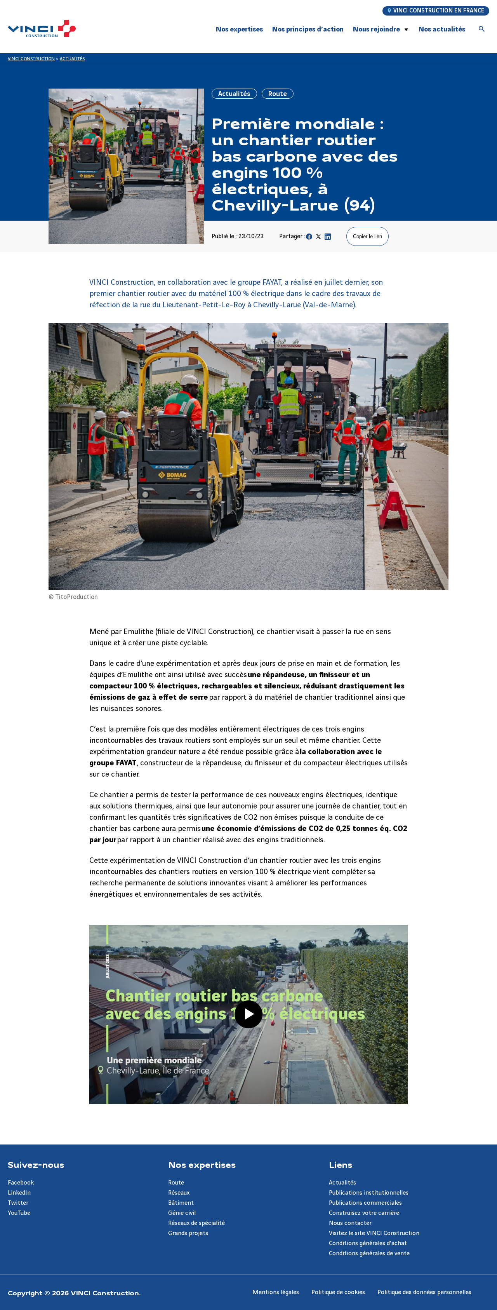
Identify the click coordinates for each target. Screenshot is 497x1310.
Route (176, 1182)
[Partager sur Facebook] (309, 238)
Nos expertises (202, 1164)
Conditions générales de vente (369, 1253)
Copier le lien (367, 236)
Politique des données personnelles (424, 1292)
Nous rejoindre (376, 29)
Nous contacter (350, 1223)
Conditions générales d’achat (368, 1243)
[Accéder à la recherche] (481, 29)
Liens (340, 1164)
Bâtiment (181, 1203)
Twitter (18, 1203)
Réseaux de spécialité (196, 1223)
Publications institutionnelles (368, 1193)
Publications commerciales (365, 1203)
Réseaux (178, 1193)
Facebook (21, 1182)
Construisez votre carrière (364, 1213)
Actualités (342, 1182)
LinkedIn (19, 1193)
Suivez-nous (36, 1164)
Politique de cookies (338, 1292)
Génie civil (182, 1213)
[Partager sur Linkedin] (328, 238)
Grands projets (188, 1233)
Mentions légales (275, 1292)
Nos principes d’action (308, 29)
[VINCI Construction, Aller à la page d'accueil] (42, 28)
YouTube (19, 1213)
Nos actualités (442, 29)
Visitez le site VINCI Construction (374, 1233)
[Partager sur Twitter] (318, 238)
